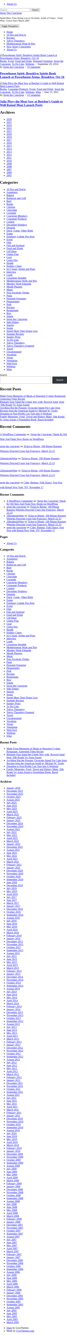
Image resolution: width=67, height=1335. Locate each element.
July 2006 (12, 1275)
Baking (10, 195)
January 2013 (13, 1044)
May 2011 (12, 1103)
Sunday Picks (13, 337)
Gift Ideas (12, 251)
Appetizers (12, 192)
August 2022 (13, 829)
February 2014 (14, 1006)
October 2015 (14, 947)
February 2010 (14, 1148)
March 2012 (13, 1074)
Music (10, 289)
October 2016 (14, 912)
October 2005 (14, 1301)
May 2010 (12, 1139)
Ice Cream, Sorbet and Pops (21, 269)
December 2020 (15, 870)
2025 (9, 122)
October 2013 (14, 1018)
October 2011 (13, 1089)
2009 (9, 163)
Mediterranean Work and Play (22, 280)
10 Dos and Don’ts (16, 34)
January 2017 (13, 906)
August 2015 (13, 953)
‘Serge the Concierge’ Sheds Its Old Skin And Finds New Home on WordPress (36, 502)
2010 (9, 160)
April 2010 (12, 1142)
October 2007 (14, 1230)
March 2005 (13, 1322)
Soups (10, 328)
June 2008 (12, 1207)
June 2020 (12, 882)
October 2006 (14, 1266)
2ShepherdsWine (8, 458)
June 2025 (12, 805)
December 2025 (15, 791)
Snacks (10, 325)
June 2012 (12, 1065)
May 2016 (12, 926)
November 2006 (15, 1263)
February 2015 (14, 971)
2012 (9, 154)
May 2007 (12, 1245)
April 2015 (12, 965)
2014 (9, 148)
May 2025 (12, 808)
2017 (9, 140)
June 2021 (12, 853)
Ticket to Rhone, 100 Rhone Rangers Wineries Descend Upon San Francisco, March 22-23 (35, 509)
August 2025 (13, 799)
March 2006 (13, 1286)
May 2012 (12, 1068)
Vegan (10, 357)
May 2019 (12, 891)
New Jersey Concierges (19, 46)
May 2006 (12, 1281)
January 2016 (13, 938)
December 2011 (15, 1083)
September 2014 (15, 985)
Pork (9, 304)
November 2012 (15, 1050)
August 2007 (13, 1236)
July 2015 (12, 956)
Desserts (11, 227)
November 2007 (15, 1227)
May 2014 (12, 997)
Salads (10, 316)
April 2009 (12, 1177)
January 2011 (13, 1115)
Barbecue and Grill (16, 198)
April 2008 (12, 1213)
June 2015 (12, 959)
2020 (9, 134)
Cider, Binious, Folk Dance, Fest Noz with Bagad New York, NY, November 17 (35, 529)
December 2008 (15, 1189)
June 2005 (12, 1313)
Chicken (11, 207)
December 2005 (15, 1295)
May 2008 (12, 1210)
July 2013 (12, 1027)
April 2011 (12, 1106)
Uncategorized (14, 351)
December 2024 (15, 823)
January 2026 (13, 788)
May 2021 (12, 855)
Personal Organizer (43, 61)
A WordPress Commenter (13, 434)
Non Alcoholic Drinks (18, 292)
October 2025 (14, 796)
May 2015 (12, 962)
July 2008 (12, 1204)
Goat (9, 257)
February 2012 (14, 1077)
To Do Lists (18, 64)
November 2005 (15, 1298)
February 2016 (14, 935)
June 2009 (12, 1171)
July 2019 (12, 888)
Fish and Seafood (15, 245)
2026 (9, 119)
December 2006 (15, 1260)
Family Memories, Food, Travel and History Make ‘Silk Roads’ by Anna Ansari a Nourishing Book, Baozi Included (32, 418)
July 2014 (12, 991)
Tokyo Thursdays (16, 40)
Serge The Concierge (11, 13)
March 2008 (13, 1216)
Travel (10, 348)
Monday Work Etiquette (19, 283)
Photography (13, 301)
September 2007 (15, 1233)
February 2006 (14, 1289)
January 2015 (13, 974)
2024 (9, 125)
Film (9, 242)
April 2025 (12, 811)
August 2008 (13, 1201)
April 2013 (12, 1036)
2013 (9, 151)
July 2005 (12, 1310)
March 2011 (13, 1109)
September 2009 (15, 1162)
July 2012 (12, 1062)
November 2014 (15, 979)
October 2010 (14, 1124)
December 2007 (15, 1224)
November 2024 (15, 826)
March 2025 (13, 814)
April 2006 (12, 1284)
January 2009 (13, 1186)
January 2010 (13, 1151)
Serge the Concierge (13, 67)
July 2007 (12, 1239)
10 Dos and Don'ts (16, 189)
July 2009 (12, 1168)
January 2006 (13, 1292)
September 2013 (15, 1021)
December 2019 (15, 885)
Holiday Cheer (14, 266)
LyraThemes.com (25, 1330)
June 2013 (12, 1030)
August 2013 (13, 1024)
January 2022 (13, 844)
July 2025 (12, 802)
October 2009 (14, 1160)
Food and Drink (23, 61)
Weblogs (29, 64)
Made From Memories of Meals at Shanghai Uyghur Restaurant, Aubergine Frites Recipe (33, 750)
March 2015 (13, 968)
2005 (9, 175)
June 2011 (12, 1100)
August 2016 (13, 917)
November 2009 (15, 1157)
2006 (9, 172)
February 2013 (14, 1041)
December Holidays (17, 224)
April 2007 (12, 1248)
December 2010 (15, 1118)
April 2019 (12, 894)
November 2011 (15, 1086)
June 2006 (12, 1278)
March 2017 (13, 903)
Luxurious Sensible (16, 278)
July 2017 (12, 897)
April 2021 (12, 858)
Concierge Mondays (17, 216)
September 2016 (15, 915)
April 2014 (12, 1000)
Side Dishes (13, 322)
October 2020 (14, 876)
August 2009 (13, 1165)
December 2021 (15, 847)
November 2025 (15, 793)
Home (10, 32)
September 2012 (15, 1056)
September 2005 (15, 1304)
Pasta (9, 295)
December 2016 (15, 909)
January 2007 (13, 1257)
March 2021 (13, 861)
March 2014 (13, 1003)
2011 (9, 157)
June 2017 (12, 900)
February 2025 (14, 817)
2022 (9, 128)
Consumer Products (18, 89)
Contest (10, 221)
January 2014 (13, 1009)
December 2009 (15, 1154)
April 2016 (12, 929)
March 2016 (13, 932)
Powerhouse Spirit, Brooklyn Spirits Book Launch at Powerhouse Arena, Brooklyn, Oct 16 (32, 75)
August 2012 (13, 1059)
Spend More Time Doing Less (22, 331)
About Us (12, 4)
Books (3, 61)
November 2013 (15, 1015)
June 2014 (12, 994)
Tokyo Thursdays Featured (20, 345)
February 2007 (14, 1254)
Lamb (10, 275)
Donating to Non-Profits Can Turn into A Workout (26, 413)
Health (10, 263)
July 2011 (11, 1098)
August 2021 (13, 850)
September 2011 (15, 1092)
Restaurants (12, 310)
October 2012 (14, 1053)
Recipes (11, 37)
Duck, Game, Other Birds (20, 230)
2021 (9, 131)
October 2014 (14, 982)
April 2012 (12, 1071)
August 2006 (13, 1272)
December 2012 (15, 1047)
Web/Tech (12, 363)
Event (11, 61)
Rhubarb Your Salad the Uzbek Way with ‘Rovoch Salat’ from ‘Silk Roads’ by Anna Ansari (36, 756)
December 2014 (15, 977)
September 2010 (15, 1127)
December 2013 (15, 1012)
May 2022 (12, 835)
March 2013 (13, 1038)
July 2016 (12, 920)
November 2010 (15, 1121)
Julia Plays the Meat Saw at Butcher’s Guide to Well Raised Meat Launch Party (31, 103)
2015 (9, 145)
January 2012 (13, 1080)
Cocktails (11, 213)
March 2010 (13, 1145)
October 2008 (14, 1195)
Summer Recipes (15, 334)
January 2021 (13, 867)
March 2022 (13, 841)
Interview (11, 272)
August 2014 (13, 988)
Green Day (12, 260)
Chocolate (12, 210)
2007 (9, 169)
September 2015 (15, 950)
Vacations (11, 354)
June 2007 (12, 1242)
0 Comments (33, 67)
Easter (10, 233)
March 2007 (13, 1251)
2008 (9, 166)
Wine (38, 92)
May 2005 (12, 1316)
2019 (9, 137)
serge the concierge (10, 446)
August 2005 (13, 1307)
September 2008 (15, 1198)
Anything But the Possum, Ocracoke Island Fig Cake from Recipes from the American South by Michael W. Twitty (30, 409)
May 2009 (12, 1174)
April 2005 (12, 1319)
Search (3, 375)
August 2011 (13, 1095)
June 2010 (12, 1136)
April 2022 (12, 838)
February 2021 (14, 864)
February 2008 (14, 1219)
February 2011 (14, 1112)
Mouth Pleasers (14, 286)
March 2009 (13, 1180)
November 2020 (15, 873)
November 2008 (15, 1192)
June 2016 (12, 923)
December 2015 (15, 941)
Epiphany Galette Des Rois (20, 236)
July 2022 (12, 832)
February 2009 (14, 1183)
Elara (9, 1327)
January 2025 (13, 820)
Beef (9, 201)
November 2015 (15, 944)
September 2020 (15, 879)
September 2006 (15, 1269)
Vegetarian (12, 360)
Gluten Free (13, 254)
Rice (9, 313)
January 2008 (13, 1222)
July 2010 (12, 1133)
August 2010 (13, 1130)
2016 (9, 143)
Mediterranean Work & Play (21, 43)
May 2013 (12, 1033)
